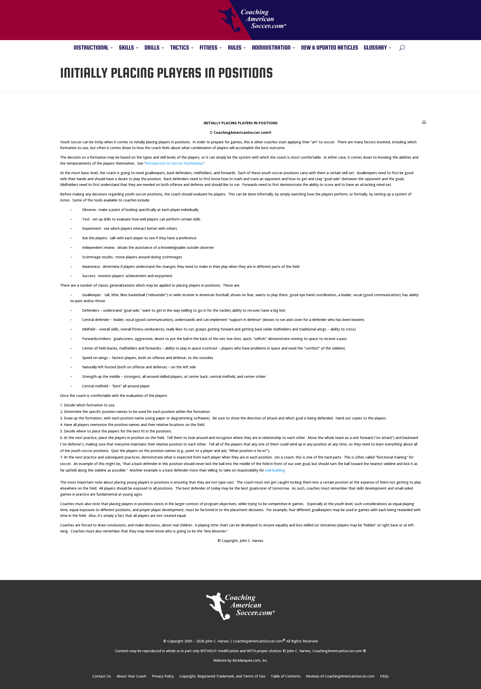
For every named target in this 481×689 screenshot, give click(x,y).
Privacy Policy (163, 676)
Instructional (91, 48)
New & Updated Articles (329, 48)
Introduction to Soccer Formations (174, 163)
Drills (152, 48)
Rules (235, 48)
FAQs (384, 676)
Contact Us (101, 676)
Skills (126, 48)
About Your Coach (131, 676)
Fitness (208, 48)
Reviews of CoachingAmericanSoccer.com (340, 676)
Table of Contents (286, 676)
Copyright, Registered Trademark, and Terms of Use (222, 676)
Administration (271, 48)
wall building (275, 470)
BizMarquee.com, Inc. (250, 660)
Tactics (179, 48)
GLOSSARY (375, 48)
